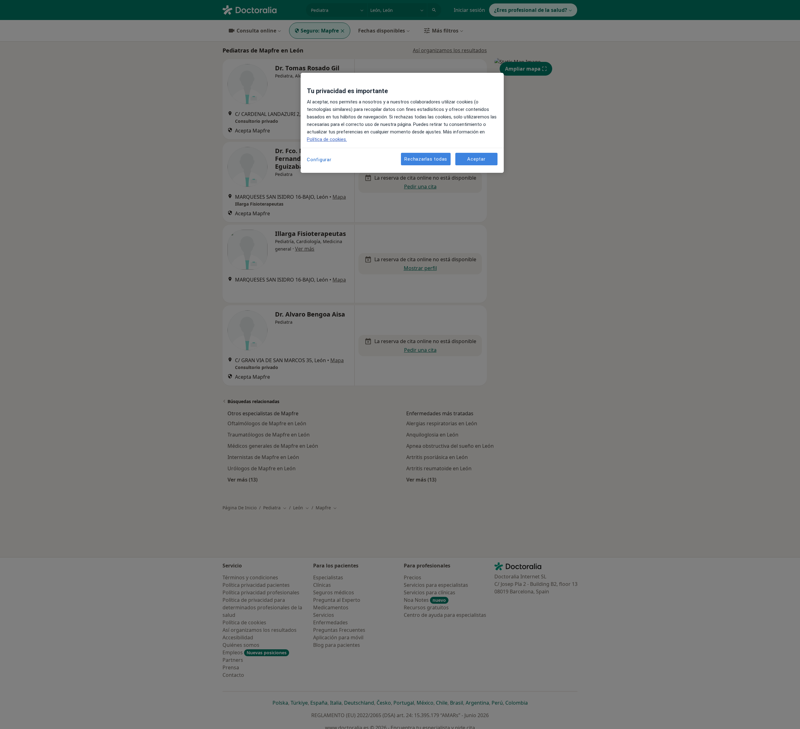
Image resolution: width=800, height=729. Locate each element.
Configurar (319, 159)
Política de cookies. (327, 139)
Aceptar (476, 159)
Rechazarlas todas (425, 159)
